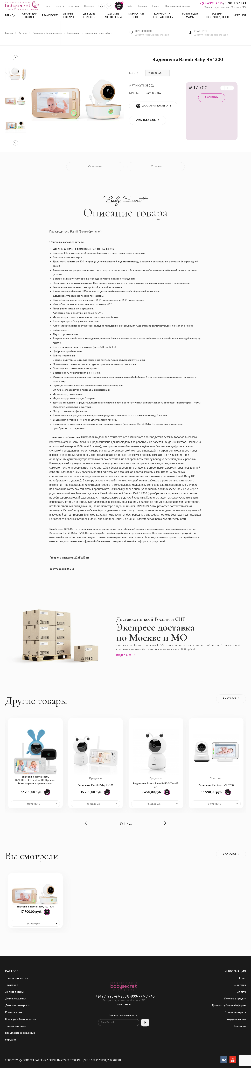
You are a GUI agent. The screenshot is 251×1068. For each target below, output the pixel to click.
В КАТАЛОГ (229, 698)
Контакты (240, 1026)
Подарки (142, 6)
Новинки (89, 6)
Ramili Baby (153, 93)
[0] (119, 9)
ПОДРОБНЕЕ (123, 655)
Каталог (23, 33)
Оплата (59, 6)
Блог (48, 6)
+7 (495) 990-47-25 (210, 3)
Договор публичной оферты (229, 1005)
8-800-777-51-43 (235, 3)
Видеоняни (73, 33)
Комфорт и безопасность (47, 33)
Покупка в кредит (235, 998)
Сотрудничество (236, 1019)
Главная (9, 33)
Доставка (73, 6)
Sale (130, 6)
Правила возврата (235, 1012)
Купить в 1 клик (146, 120)
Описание (95, 166)
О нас (242, 978)
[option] (15, 100)
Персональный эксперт (178, 6)
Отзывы (156, 166)
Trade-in (155, 6)
